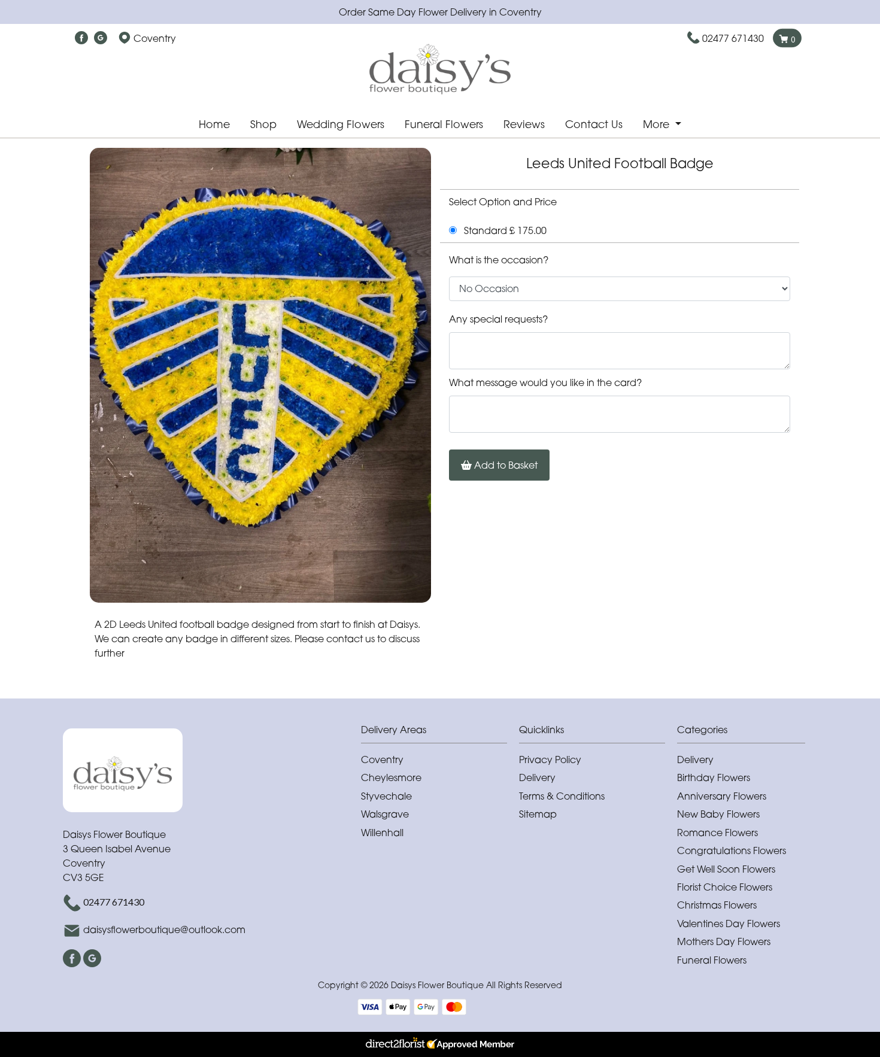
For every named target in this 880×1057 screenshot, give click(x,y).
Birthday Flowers (713, 777)
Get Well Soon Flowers (726, 869)
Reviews (524, 124)
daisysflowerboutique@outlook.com (164, 930)
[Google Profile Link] (100, 38)
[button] (440, 732)
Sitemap (538, 814)
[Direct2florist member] (440, 1044)
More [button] (657, 124)
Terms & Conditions (562, 796)
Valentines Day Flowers (728, 924)
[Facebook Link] (81, 38)
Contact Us (594, 124)
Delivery (537, 777)
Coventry (382, 760)
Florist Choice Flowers (724, 887)
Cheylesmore (391, 777)
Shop (263, 124)
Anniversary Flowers (721, 796)
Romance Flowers (717, 833)
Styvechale (386, 796)
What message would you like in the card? (545, 382)
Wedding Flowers (340, 124)
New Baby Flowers (718, 814)
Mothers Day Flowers (723, 941)
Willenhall (382, 833)
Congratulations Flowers (731, 850)
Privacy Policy (550, 760)
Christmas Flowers (717, 905)
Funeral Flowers (444, 124)
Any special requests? (498, 319)
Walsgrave (385, 814)
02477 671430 (733, 38)
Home (214, 124)
